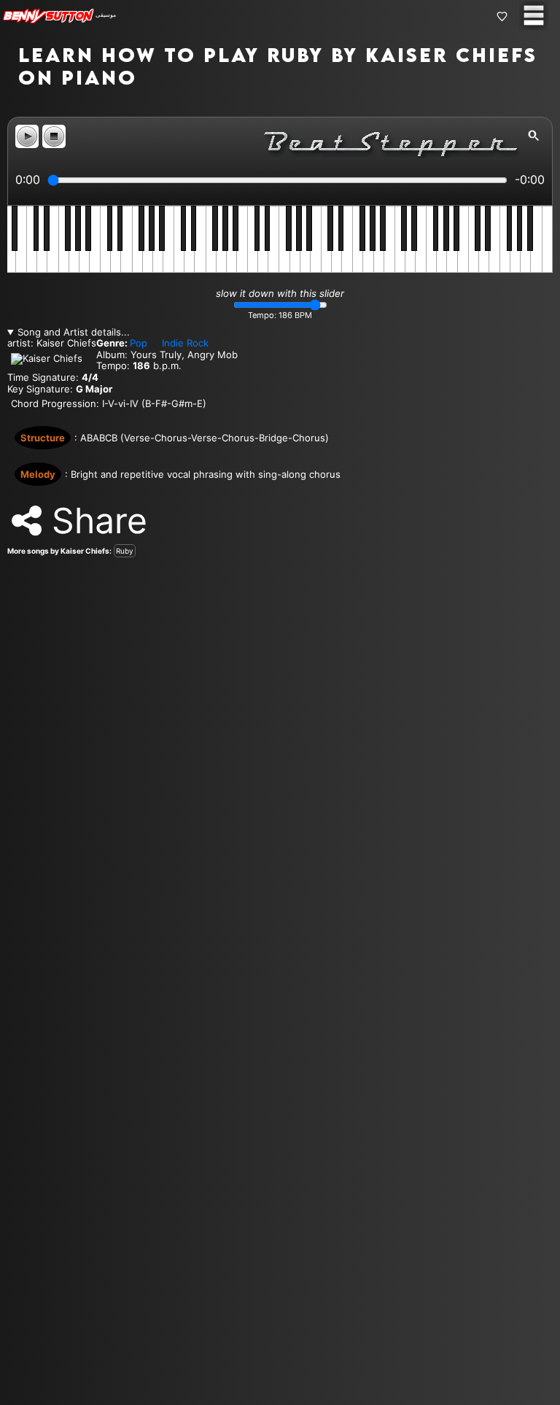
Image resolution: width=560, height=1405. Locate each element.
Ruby (124, 550)
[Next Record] (549, 702)
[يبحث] (534, 136)
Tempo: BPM (280, 315)
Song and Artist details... (74, 332)
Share (94, 520)
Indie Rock (185, 343)
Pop (138, 343)
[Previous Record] (11, 702)
